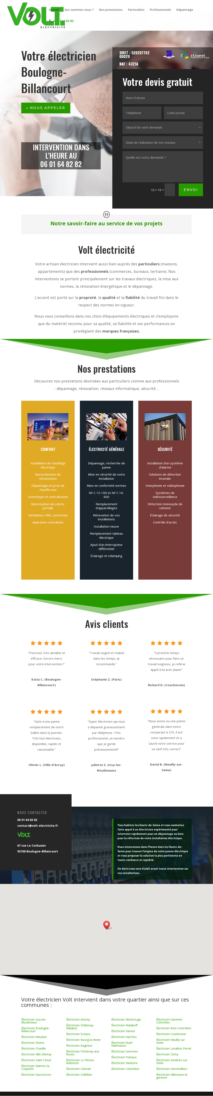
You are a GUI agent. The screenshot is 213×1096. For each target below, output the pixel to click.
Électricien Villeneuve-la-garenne (172, 1076)
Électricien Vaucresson (36, 1075)
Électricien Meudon (34, 1037)
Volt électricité (106, 249)
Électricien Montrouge (126, 1019)
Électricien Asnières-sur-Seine (172, 1061)
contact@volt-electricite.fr (37, 826)
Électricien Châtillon (79, 1075)
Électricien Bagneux (79, 1045)
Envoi (191, 190)
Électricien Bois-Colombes (173, 1028)
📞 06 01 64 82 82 (61, 21)
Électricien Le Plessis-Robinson (80, 1061)
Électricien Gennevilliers (171, 1069)
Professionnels (160, 10)
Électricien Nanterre (124, 1063)
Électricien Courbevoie (171, 1034)
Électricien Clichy (167, 1054)
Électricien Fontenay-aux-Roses (83, 1052)
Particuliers (136, 10)
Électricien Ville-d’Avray (36, 1054)
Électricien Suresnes (124, 1051)
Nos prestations (111, 10)
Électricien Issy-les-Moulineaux (34, 1020)
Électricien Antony (78, 1019)
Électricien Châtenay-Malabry (80, 1026)
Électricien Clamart (78, 1069)
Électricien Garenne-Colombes (169, 1020)
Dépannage (184, 10)
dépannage (142, 286)
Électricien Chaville (33, 1048)
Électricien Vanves (123, 1031)
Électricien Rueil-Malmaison (122, 1044)
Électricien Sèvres (33, 1043)
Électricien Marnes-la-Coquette (35, 1067)
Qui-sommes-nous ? (79, 10)
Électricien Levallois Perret (173, 1048)
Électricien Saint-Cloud (36, 1060)
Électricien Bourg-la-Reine (83, 1040)
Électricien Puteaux (124, 1057)
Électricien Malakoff (124, 1025)
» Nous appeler (45, 108)
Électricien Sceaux (78, 1034)
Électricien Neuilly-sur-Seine (171, 1041)
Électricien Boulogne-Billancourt (35, 1029)
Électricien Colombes (125, 1069)
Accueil (54, 10)
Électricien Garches (124, 1037)
